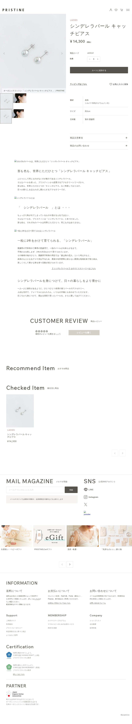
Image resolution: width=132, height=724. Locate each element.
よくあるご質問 (12, 635)
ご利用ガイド (11, 620)
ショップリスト (95, 620)
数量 (71, 59)
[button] (122, 10)
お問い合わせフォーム (98, 603)
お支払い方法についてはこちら (59, 603)
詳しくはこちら (18, 674)
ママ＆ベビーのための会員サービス (61, 624)
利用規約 (9, 624)
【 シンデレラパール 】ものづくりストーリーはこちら (73, 268)
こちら (37, 599)
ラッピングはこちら (78, 84)
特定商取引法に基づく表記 (16, 631)
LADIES (73, 20)
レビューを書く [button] (84, 332)
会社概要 (93, 624)
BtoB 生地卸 (52, 628)
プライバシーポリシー (14, 628)
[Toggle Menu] (128, 10)
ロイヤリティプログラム (57, 620)
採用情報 (93, 628)
